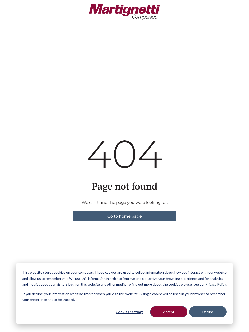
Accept (168, 312)
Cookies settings (129, 312)
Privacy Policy (215, 284)
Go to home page (124, 216)
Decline (208, 312)
